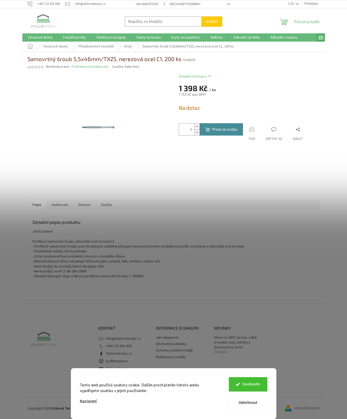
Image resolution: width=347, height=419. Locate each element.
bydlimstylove (117, 361)
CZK (291, 4)
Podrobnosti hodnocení (90, 66)
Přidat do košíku (225, 129)
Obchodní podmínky (185, 4)
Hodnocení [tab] (60, 204)
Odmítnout (248, 402)
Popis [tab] (37, 204)
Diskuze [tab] (84, 204)
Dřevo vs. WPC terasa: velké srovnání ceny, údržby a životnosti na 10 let (235, 342)
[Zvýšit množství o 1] (197, 126)
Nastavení (88, 401)
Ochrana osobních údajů (174, 350)
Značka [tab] (106, 204)
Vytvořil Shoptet (307, 408)
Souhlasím (251, 384)
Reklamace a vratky (171, 357)
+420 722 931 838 (119, 346)
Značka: (125, 66)
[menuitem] (40, 37)
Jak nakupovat (147, 4)
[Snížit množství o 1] (197, 132)
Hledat (211, 21)
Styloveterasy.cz (119, 353)
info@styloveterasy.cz (123, 338)
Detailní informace (193, 76)
